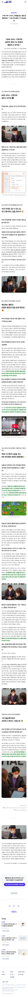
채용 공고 (3, 974)
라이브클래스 (12, 977)
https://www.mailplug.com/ (20, 194)
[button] (14, 906)
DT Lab (11, 974)
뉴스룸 (3, 971)
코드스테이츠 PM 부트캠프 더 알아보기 (14, 884)
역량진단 (11, 971)
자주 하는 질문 (20, 974)
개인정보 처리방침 (21, 971)
